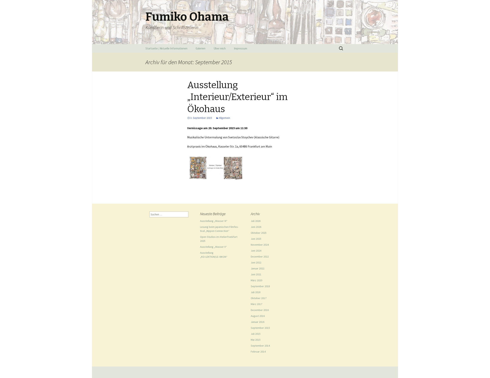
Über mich (220, 48)
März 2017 (256, 304)
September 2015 (260, 328)
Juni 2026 (256, 227)
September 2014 (260, 345)
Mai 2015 (256, 339)
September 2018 (260, 286)
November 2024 (260, 244)
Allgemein (224, 118)
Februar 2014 (258, 351)
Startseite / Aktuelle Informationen (166, 48)
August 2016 (258, 316)
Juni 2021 (256, 274)
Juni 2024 (256, 250)
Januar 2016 (257, 322)
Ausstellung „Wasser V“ (213, 246)
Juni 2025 (256, 238)
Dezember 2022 (260, 256)
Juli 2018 (256, 292)
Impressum (240, 48)
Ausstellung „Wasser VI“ (213, 221)
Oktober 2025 (258, 233)
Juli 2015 (256, 333)
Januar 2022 (257, 268)
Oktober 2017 (258, 298)
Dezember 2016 (260, 310)
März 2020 (256, 280)
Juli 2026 (256, 221)
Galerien (200, 48)
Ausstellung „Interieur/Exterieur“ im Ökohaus (237, 97)
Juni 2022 (256, 262)
